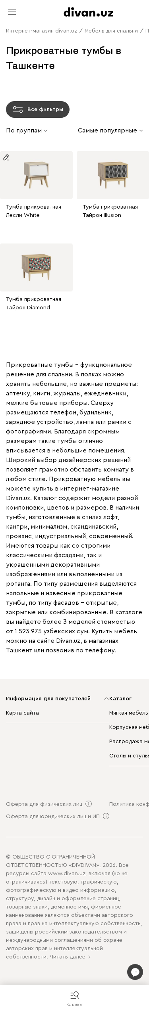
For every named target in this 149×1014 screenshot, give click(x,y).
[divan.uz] (88, 12)
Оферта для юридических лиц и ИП (53, 816)
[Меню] (12, 12)
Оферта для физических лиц (44, 804)
